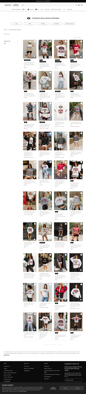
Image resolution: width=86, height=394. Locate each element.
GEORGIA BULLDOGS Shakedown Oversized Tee (60, 65)
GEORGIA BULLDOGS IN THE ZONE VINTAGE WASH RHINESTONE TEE (60, 277)
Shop (5, 363)
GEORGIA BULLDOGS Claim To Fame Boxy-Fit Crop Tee (29, 334)
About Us (26, 363)
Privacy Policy (22, 391)
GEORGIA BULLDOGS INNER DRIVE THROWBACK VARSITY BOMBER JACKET (29, 275)
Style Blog (26, 370)
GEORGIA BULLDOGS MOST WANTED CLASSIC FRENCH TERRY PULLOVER (76, 153)
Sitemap (46, 378)
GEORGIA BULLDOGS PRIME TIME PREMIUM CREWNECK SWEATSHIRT (75, 95)
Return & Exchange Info (10, 372)
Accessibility (7, 381)
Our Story (26, 366)
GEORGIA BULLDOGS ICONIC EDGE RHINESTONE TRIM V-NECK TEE (45, 213)
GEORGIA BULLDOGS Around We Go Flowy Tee (45, 182)
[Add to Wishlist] (35, 41)
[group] (43, 1)
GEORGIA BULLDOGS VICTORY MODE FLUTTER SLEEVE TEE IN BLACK (60, 244)
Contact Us (7, 366)
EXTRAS (46, 363)
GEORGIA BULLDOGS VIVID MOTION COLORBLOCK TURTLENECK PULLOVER (45, 125)
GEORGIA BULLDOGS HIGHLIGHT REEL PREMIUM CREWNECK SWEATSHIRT (29, 95)
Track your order (8, 370)
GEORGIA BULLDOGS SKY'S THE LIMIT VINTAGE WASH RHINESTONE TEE (76, 246)
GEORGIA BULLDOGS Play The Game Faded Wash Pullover (75, 213)
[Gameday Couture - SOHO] (12, 5)
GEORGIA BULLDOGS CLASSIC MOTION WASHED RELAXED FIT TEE (29, 182)
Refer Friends (47, 368)
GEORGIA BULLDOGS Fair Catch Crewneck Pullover (29, 244)
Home (5, 29)
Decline (78, 388)
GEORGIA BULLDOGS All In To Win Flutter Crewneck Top (45, 304)
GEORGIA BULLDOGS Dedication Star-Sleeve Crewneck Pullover (45, 153)
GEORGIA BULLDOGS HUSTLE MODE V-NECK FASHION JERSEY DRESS (45, 65)
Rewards (46, 366)
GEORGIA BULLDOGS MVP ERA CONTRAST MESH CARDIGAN (60, 306)
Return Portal (7, 375)
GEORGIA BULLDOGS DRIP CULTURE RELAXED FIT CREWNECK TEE (75, 336)
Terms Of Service (8, 377)
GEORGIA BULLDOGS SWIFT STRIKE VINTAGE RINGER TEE (59, 123)
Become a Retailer (29, 368)
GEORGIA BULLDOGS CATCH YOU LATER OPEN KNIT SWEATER (75, 65)
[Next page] (60, 344)
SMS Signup (47, 376)
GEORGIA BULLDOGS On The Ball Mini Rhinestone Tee (76, 123)
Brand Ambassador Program (52, 374)
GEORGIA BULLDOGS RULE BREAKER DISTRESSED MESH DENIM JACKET (29, 125)
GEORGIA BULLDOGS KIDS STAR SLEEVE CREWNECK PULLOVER (60, 336)
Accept (65, 388)
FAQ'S (5, 368)
